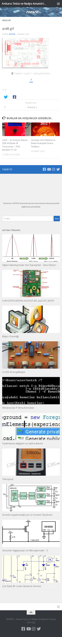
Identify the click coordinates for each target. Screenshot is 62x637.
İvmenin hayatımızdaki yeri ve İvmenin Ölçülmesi (27, 514)
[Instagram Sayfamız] (53, 169)
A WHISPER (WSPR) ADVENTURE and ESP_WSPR (28, 300)
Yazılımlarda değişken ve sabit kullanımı (22, 443)
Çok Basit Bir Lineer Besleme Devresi (21, 586)
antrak (12, 34)
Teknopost (7, 479)
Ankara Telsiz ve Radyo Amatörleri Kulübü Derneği (24, 3)
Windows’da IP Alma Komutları (18, 407)
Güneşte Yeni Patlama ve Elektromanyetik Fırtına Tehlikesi (43, 143)
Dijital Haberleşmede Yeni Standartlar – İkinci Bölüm (29, 265)
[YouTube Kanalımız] (49, 169)
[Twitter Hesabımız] (58, 169)
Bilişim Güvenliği (10, 336)
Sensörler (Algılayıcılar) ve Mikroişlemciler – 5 (25, 550)
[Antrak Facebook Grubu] (44, 169)
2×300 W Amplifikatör (13, 372)
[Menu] (58, 3)
